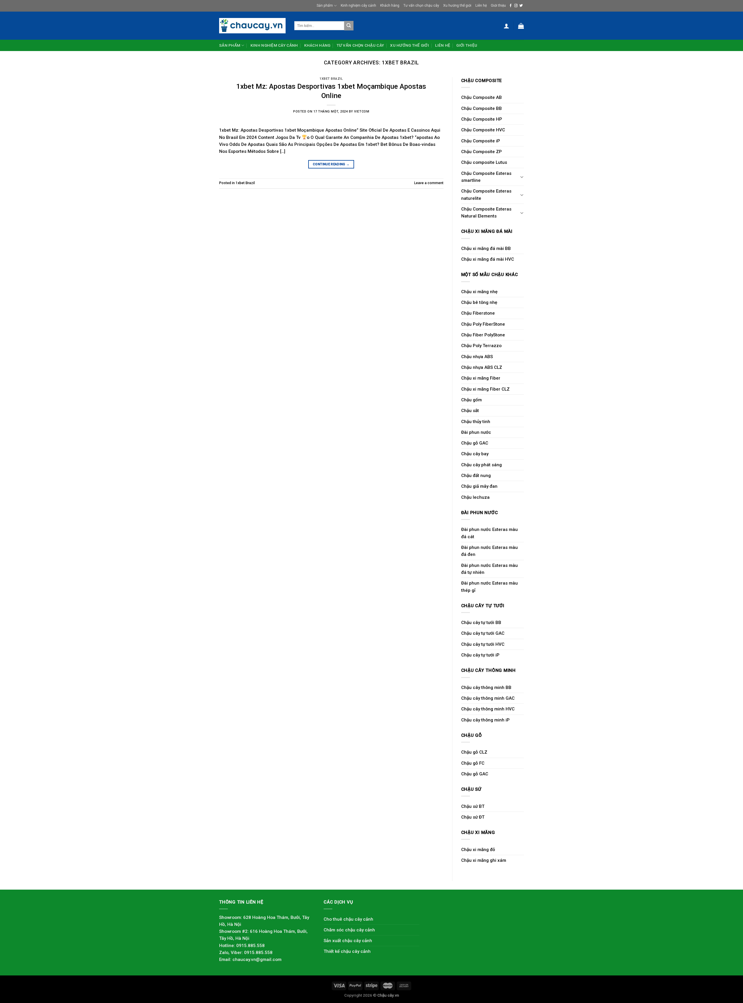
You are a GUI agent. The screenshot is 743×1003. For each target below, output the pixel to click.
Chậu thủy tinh (475, 421)
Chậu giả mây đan (479, 486)
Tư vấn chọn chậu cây (421, 5)
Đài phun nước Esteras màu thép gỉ (489, 587)
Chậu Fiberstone (478, 313)
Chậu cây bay (474, 453)
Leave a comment (428, 183)
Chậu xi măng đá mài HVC (487, 259)
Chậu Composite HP (481, 119)
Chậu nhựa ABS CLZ (481, 367)
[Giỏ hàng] (521, 25)
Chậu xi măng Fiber (480, 378)
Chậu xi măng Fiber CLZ (485, 389)
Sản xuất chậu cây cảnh (348, 940)
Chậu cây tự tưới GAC (482, 633)
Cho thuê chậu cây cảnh (348, 919)
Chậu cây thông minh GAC (488, 698)
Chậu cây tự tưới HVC (482, 644)
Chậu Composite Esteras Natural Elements (486, 212)
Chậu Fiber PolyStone (483, 335)
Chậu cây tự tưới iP (480, 655)
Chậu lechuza (475, 497)
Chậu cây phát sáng (481, 464)
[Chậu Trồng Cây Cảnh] (252, 25)
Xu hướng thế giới (457, 5)
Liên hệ (481, 5)
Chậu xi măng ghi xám (483, 860)
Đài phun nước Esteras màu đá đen (489, 551)
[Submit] (349, 25)
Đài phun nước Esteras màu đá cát (489, 533)
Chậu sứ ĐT (472, 817)
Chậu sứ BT (472, 806)
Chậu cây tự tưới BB (481, 622)
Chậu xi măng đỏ (478, 849)
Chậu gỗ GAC (474, 443)
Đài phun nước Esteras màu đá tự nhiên (489, 569)
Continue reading (331, 164)
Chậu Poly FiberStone (483, 324)
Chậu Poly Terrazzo (481, 345)
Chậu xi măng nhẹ (479, 291)
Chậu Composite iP (480, 141)
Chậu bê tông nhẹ (479, 302)
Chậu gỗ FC (472, 763)
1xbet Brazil (331, 79)
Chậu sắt (470, 410)
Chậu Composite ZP (481, 151)
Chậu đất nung (476, 475)
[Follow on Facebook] (510, 6)
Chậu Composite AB (481, 97)
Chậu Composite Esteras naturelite (486, 194)
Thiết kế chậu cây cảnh (347, 951)
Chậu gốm (471, 399)
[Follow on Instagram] (515, 6)
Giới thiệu (498, 5)
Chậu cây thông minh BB (486, 687)
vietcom (361, 111)
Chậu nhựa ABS (477, 356)
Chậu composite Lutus (484, 162)
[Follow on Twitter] (521, 6)
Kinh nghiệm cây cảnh (358, 5)
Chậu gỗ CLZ (474, 752)
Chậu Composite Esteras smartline (486, 177)
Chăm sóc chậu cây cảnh (349, 930)
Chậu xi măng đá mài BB (486, 248)
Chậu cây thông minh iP (485, 720)
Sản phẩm (325, 5)
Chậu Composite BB (481, 108)
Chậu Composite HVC (483, 130)
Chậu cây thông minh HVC (488, 709)
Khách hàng (389, 5)
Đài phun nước (476, 432)
